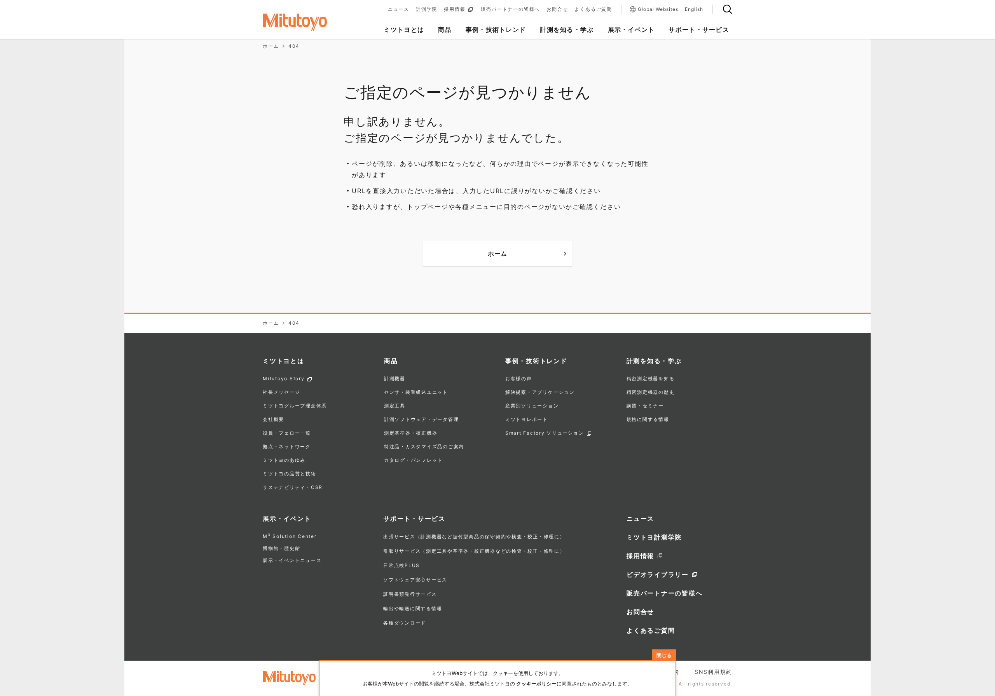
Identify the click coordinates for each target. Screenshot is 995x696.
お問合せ (557, 9)
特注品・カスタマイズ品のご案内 (424, 446)
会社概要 (273, 419)
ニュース (398, 9)
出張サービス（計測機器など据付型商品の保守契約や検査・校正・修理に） (474, 536)
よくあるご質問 (593, 9)
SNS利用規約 (713, 671)
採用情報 (454, 9)
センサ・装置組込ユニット (416, 392)
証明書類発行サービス (410, 594)
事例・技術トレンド (536, 361)
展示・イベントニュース (292, 560)
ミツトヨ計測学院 (654, 537)
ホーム (497, 254)
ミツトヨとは (283, 361)
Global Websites (658, 9)
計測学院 (426, 9)
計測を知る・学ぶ (654, 361)
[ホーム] (307, 22)
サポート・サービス (414, 518)
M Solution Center (290, 536)
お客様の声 (518, 378)
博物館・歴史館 (281, 548)
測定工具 (394, 406)
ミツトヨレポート (526, 419)
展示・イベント (287, 518)
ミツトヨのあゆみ (284, 460)
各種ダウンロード (404, 623)
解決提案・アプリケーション (540, 392)
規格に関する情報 (648, 419)
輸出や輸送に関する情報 (412, 608)
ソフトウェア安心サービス (415, 580)
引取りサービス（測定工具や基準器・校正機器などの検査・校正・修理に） (474, 551)
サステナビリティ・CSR (293, 487)
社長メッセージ (281, 392)
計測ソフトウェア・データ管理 (421, 419)
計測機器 (394, 378)
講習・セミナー (645, 406)
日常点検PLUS (401, 565)
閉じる (664, 655)
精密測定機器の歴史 (651, 392)
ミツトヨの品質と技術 (289, 474)
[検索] (727, 9)
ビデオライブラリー (658, 574)
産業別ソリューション (532, 406)
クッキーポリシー (536, 683)
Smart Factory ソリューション (544, 433)
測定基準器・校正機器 (411, 433)
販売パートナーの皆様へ (510, 9)
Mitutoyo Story (284, 378)
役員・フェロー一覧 (287, 433)
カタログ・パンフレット (413, 460)
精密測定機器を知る (651, 378)
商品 (391, 361)
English (694, 9)
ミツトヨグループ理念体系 (295, 406)
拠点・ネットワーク (287, 446)
